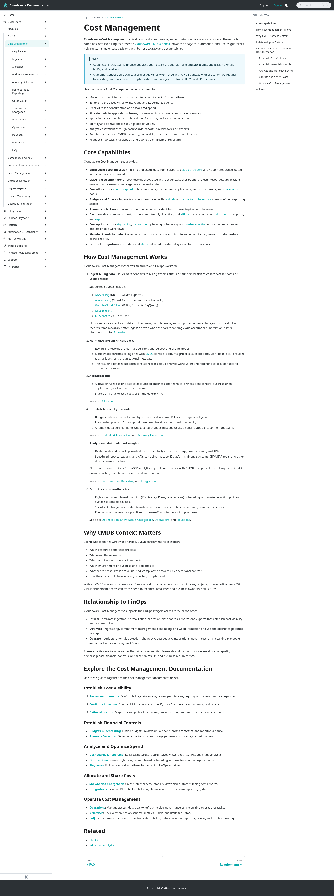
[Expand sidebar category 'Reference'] (45, 142)
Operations (161, 520)
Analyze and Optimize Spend (276, 70)
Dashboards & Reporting (118, 481)
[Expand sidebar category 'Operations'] (45, 127)
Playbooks (183, 520)
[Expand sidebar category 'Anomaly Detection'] (45, 82)
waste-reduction (195, 224)
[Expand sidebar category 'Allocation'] (45, 67)
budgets (170, 199)
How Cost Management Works (273, 29)
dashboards (224, 214)
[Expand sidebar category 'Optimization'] (45, 101)
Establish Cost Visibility (272, 58)
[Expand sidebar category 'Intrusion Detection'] (45, 181)
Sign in (278, 5)
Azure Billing (103, 300)
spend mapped (123, 189)
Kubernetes (102, 316)
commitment (141, 224)
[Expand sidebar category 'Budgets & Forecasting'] (45, 74)
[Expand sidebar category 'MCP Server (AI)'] (45, 239)
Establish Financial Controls (275, 64)
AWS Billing (102, 295)
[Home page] (85, 17)
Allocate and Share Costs (273, 77)
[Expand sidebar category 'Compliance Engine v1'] (45, 158)
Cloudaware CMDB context (152, 44)
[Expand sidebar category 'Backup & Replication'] (45, 204)
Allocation (108, 401)
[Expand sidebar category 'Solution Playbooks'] (45, 218)
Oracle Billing (103, 311)
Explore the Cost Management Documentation (274, 50)
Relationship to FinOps (269, 42)
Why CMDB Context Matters (272, 36)
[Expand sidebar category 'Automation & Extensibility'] (45, 232)
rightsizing (124, 224)
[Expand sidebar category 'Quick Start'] (45, 22)
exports (100, 219)
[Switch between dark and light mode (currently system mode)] (286, 5)
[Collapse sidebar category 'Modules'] (45, 29)
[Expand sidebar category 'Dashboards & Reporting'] (45, 91)
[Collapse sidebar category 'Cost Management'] (45, 44)
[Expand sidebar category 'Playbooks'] (45, 135)
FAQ (92, 818)
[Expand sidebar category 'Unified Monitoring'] (45, 196)
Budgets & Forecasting (117, 435)
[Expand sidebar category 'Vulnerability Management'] (45, 165)
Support (264, 5)
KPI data (186, 214)
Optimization (110, 520)
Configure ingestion (103, 704)
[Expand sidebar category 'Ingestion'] (45, 59)
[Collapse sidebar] (26, 876)
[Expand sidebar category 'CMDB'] (45, 36)
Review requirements (104, 696)
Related (260, 89)
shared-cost (231, 189)
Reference (96, 813)
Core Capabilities (266, 23)
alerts (144, 244)
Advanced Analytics (102, 845)
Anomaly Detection (150, 435)
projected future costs (196, 199)
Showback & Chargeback (136, 520)
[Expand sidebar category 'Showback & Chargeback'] (45, 110)
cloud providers (192, 170)
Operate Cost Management (275, 83)
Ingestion (120, 332)
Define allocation (101, 712)
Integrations (149, 481)
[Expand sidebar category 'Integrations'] (45, 120)
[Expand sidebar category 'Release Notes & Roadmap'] (45, 253)
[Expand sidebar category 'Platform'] (45, 225)
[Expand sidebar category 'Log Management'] (45, 188)
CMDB (149, 354)
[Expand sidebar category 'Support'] (45, 260)
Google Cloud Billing (108, 305)
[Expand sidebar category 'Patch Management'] (45, 173)
